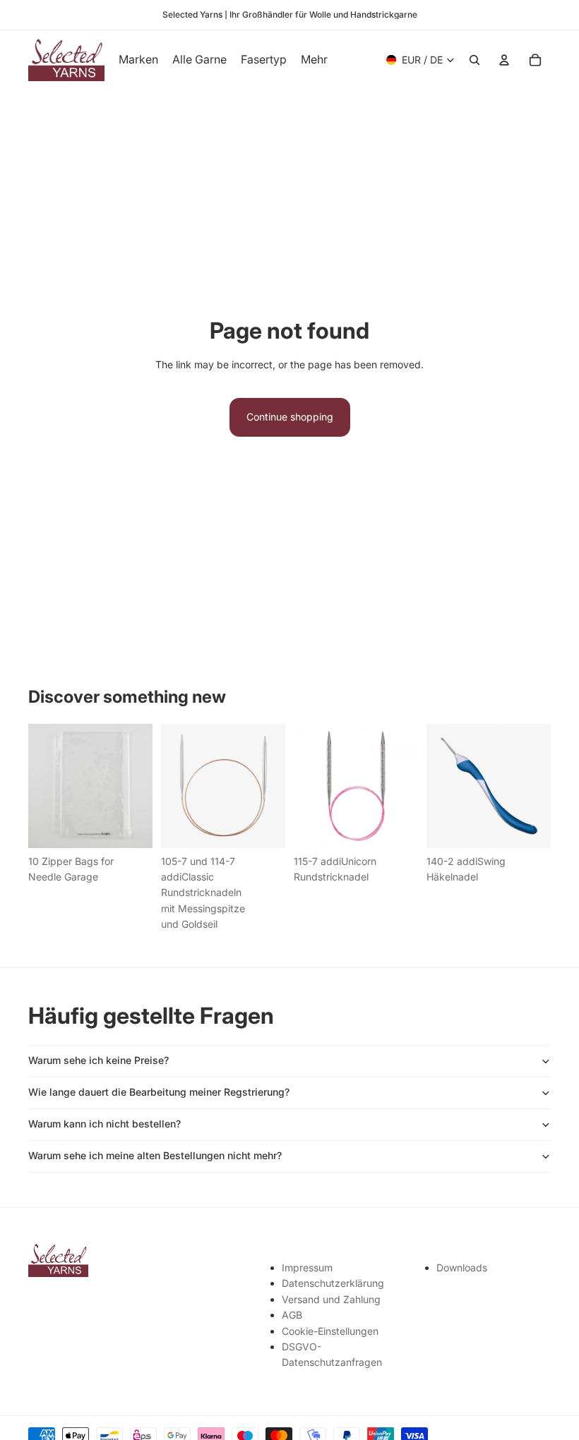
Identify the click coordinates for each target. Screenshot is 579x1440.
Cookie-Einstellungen (330, 1331)
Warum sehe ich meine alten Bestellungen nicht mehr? (155, 1155)
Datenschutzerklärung (333, 1283)
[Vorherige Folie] (176, 785)
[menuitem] (314, 60)
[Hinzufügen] (130, 826)
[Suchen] (474, 59)
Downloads (461, 1267)
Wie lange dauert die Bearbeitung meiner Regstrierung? (159, 1092)
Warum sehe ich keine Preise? (98, 1060)
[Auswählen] (263, 826)
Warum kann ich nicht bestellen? (104, 1124)
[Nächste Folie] (269, 785)
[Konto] (504, 59)
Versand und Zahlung (331, 1299)
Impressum (307, 1267)
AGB (292, 1315)
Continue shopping (289, 417)
